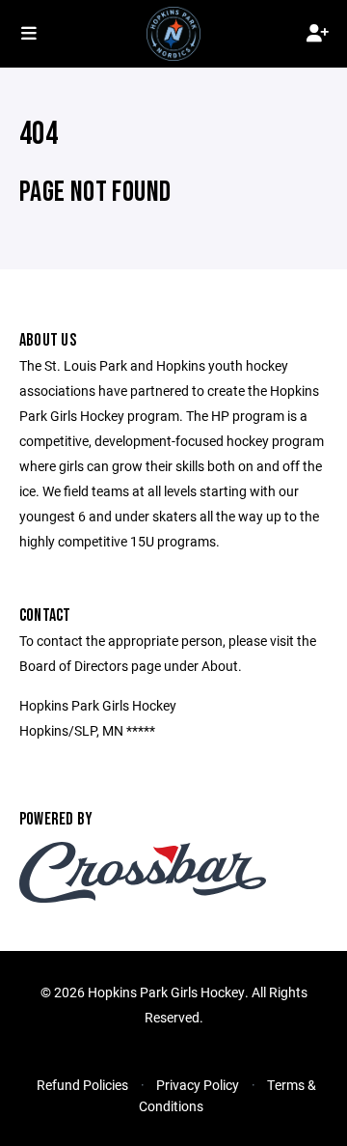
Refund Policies (82, 1085)
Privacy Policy (197, 1085)
